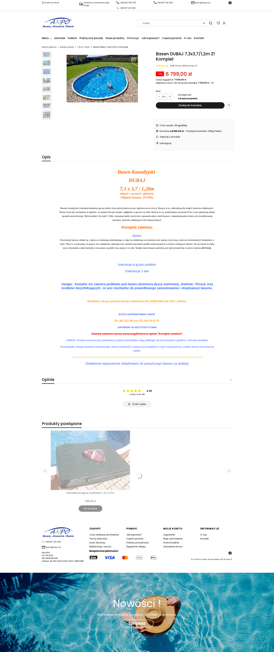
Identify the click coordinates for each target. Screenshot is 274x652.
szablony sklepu (200, 559)
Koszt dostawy (97, 542)
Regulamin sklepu (136, 546)
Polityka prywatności (137, 542)
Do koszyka (90, 508)
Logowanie (169, 534)
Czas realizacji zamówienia (104, 534)
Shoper (227, 559)
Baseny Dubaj (67, 47)
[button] (210, 23)
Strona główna (49, 47)
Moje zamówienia (173, 538)
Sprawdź (137, 623)
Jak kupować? (134, 534)
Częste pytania (134, 538)
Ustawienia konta (172, 546)
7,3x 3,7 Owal (83, 47)
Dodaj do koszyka (190, 105)
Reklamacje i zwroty (100, 546)
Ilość (158, 91)
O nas (203, 534)
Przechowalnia (171, 542)
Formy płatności (98, 538)
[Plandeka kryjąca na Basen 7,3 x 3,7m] (90, 460)
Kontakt (204, 538)
